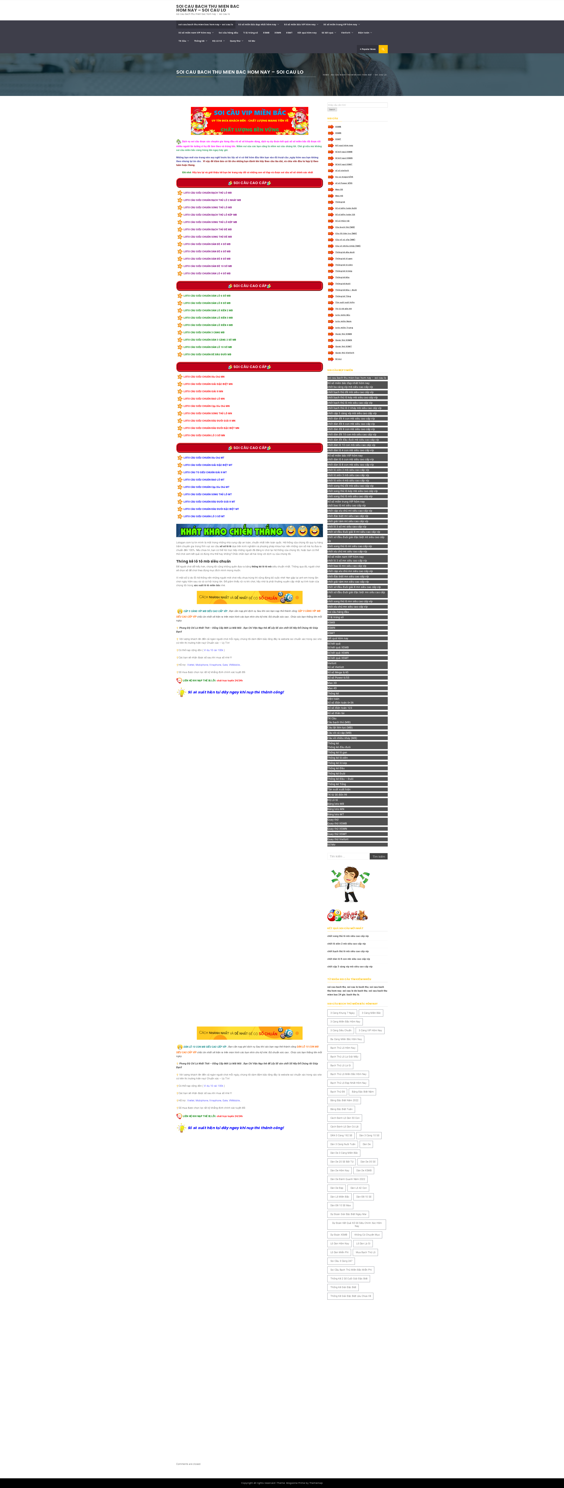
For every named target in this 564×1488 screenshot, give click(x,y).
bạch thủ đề (337, 1091)
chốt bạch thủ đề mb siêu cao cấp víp (350, 392)
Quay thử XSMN (343, 340)
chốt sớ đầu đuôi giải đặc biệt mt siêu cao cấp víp (356, 539)
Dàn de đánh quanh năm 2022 (347, 1179)
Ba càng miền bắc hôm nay (346, 1039)
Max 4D (339, 196)
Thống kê (199, 40)
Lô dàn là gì (363, 1243)
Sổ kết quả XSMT (343, 164)
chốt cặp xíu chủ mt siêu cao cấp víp (349, 510)
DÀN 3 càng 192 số (341, 1135)
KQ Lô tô (217, 40)
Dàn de (367, 1144)
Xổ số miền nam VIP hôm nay (194, 32)
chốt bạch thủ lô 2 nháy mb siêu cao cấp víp (354, 408)
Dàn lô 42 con (359, 1188)
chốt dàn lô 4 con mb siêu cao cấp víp (350, 450)
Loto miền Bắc (342, 315)
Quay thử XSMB (343, 334)
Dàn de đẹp (336, 1188)
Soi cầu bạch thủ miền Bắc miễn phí (351, 1269)
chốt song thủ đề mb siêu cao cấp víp (350, 485)
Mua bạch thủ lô (366, 1252)
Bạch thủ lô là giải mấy (344, 1056)
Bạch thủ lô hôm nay (342, 1047)
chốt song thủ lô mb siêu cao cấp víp (350, 496)
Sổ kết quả (327, 32)
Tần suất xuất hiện (345, 302)
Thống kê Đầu (342, 277)
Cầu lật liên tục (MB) (346, 233)
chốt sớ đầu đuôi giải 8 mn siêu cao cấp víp (354, 587)
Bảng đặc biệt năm (363, 1091)
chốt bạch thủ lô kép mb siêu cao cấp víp (352, 397)
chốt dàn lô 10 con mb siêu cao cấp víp (351, 445)
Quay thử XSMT (343, 346)
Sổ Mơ (251, 40)
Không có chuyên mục (367, 1234)
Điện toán (363, 32)
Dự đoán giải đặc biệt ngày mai (348, 1214)
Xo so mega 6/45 (344, 177)
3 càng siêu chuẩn (341, 1030)
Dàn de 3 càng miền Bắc (344, 1152)
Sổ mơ (338, 359)
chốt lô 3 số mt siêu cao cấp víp (346, 526)
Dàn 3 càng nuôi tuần (343, 1144)
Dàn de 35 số (368, 1161)
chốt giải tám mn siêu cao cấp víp (348, 581)
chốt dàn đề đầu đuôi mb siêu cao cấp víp (353, 439)
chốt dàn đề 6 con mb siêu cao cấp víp (351, 423)
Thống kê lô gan (343, 258)
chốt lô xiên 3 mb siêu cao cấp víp (348, 475)
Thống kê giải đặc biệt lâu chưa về (350, 1296)
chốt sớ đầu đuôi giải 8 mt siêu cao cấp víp (353, 531)
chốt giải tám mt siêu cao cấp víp (347, 521)
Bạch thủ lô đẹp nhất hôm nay (348, 1083)
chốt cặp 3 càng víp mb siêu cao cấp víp (352, 413)
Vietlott (345, 32)
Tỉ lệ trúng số (250, 32)
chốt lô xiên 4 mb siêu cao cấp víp (348, 480)
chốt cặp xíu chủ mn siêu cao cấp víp (350, 571)
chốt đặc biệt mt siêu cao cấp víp (347, 516)
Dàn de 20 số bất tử (341, 1161)
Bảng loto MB (335, 803)
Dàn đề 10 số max (340, 1205)
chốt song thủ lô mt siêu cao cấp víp (349, 546)
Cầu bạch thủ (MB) (345, 227)
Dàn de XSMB (364, 1170)
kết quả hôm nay (344, 145)
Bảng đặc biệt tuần (341, 1109)
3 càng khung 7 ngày (342, 1013)
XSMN (278, 32)
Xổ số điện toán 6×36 (340, 702)
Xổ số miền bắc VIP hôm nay (300, 24)
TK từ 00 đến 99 (343, 308)
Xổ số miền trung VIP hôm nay (340, 24)
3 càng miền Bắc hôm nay (345, 1021)
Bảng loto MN (335, 809)
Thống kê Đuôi (343, 283)
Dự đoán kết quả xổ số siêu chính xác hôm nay (357, 1224)
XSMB (266, 32)
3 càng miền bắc (371, 1013)
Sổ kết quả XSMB (343, 152)
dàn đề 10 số (363, 1196)
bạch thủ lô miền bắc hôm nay (348, 1074)
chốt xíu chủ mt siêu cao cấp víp (347, 551)
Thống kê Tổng (343, 296)
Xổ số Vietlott (335, 667)
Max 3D (339, 189)
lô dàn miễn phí (339, 1252)
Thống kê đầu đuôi (345, 252)
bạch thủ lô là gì (340, 1065)
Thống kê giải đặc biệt (343, 1287)
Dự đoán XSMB (338, 1234)
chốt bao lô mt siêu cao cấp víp (346, 505)
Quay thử (235, 40)
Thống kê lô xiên (344, 265)
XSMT (289, 32)
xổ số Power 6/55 (343, 183)
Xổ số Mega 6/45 (338, 672)
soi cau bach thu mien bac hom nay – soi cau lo (207, 8)
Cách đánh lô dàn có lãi (344, 1126)
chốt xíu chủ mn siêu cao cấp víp (347, 606)
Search (332, 110)
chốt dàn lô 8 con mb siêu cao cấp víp (350, 464)
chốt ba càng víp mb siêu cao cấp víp (350, 386)
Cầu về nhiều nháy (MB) (348, 246)
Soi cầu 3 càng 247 (341, 1261)
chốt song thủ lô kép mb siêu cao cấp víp (352, 491)
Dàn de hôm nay (339, 1170)
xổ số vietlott (342, 170)
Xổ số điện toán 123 (345, 214)
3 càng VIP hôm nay (370, 1030)
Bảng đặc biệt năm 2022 (344, 1100)
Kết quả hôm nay (307, 32)
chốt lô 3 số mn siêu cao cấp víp (347, 560)
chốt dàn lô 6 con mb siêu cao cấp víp (350, 459)
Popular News (368, 49)
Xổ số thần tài (342, 221)
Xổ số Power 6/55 (338, 677)
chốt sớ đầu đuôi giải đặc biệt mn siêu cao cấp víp (356, 594)
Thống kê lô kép (343, 271)
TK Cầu (182, 40)
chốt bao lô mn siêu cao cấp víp (346, 565)
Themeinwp (316, 1483)
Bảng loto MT (335, 814)
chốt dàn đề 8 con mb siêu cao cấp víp (351, 429)
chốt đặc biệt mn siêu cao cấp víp (348, 576)
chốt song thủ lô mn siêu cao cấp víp (350, 601)
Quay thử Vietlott (344, 352)
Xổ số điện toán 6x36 (346, 208)
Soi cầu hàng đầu (228, 32)
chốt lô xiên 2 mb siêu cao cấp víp (348, 469)
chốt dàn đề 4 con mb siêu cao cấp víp (351, 418)
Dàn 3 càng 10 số (369, 1135)
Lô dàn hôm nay (339, 1243)
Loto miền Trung (344, 327)
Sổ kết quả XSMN (344, 158)
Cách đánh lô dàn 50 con (345, 1118)
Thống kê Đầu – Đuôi (346, 290)
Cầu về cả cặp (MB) (345, 239)
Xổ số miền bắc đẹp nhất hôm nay (257, 24)
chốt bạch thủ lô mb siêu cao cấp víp (350, 402)
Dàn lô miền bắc (339, 1196)
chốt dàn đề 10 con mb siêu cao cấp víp (351, 434)
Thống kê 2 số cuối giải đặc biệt (349, 1278)
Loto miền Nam (343, 321)
